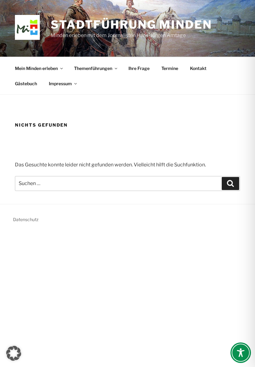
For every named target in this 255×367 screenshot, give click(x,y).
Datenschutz (26, 219)
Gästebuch (26, 83)
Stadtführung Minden (131, 24)
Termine (169, 68)
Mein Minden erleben (36, 68)
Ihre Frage (139, 68)
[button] (13, 353)
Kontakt (198, 68)
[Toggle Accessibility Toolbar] (240, 352)
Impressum (60, 83)
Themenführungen (93, 68)
